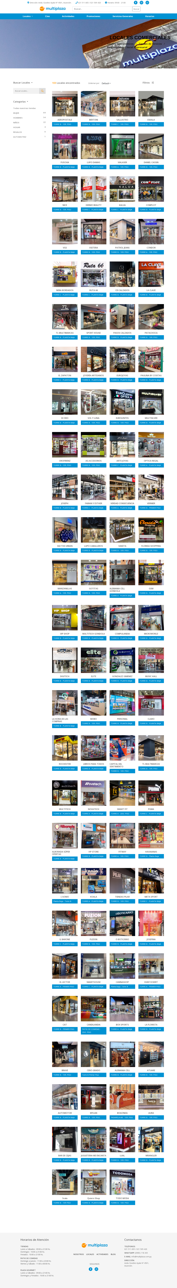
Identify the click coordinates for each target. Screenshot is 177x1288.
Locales (90, 1254)
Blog (113, 1254)
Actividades (68, 16)
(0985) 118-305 (141, 1253)
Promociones (96, 16)
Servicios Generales (126, 16)
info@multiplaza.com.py (141, 1256)
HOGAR (16, 127)
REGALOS (17, 132)
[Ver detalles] (65, 106)
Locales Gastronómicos (120, 43)
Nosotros (78, 1254)
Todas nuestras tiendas (24, 108)
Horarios (152, 16)
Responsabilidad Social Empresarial (127, 47)
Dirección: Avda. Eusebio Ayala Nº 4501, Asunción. (50, 2)
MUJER (16, 113)
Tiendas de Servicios (150, 43)
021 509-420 (95, 2)
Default (105, 83)
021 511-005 (83, 2)
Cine (47, 16)
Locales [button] (27, 16)
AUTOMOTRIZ (19, 137)
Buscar (136, 9)
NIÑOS (16, 122)
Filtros (146, 82)
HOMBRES (17, 117)
